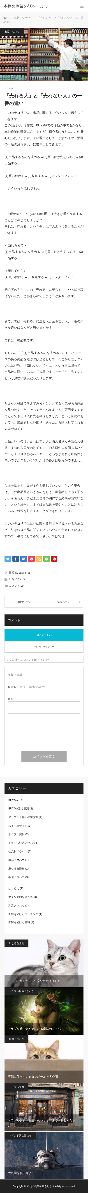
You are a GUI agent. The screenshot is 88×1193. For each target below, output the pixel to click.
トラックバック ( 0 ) (44, 646)
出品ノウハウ (12, 31)
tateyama (24, 572)
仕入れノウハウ (17, 851)
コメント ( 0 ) (44, 634)
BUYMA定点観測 (18, 808)
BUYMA (13, 800)
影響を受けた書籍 (19, 922)
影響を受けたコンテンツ (23, 914)
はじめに (13, 888)
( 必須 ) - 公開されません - (28, 687)
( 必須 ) (15, 674)
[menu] (82, 6)
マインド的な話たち (20, 897)
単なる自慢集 (16, 868)
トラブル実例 (16, 834)
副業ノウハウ (16, 905)
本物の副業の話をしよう (40, 1186)
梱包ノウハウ (16, 877)
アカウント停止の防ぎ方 (23, 817)
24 (22, 585)
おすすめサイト (17, 825)
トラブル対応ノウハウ (21, 842)
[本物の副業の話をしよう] (37, 6)
